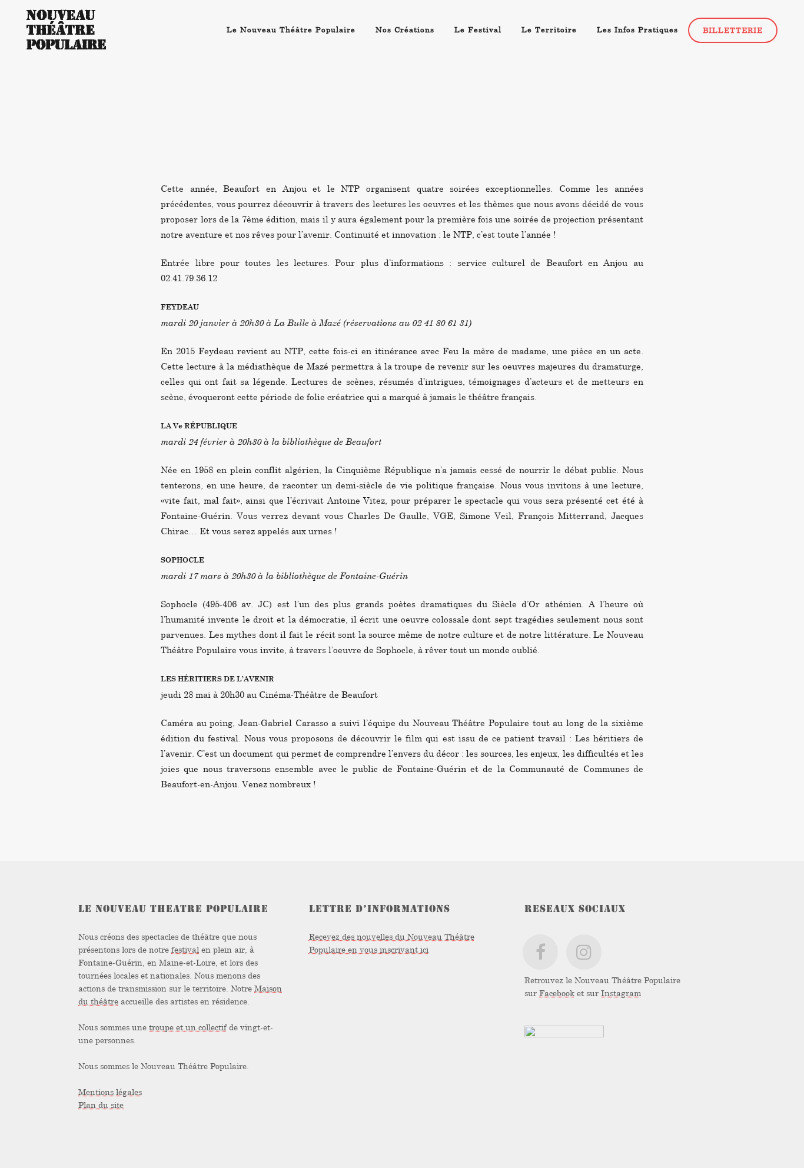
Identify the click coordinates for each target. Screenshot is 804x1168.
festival (185, 949)
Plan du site (101, 1105)
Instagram (621, 993)
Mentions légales (110, 1092)
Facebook (556, 993)
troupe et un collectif (188, 1027)
